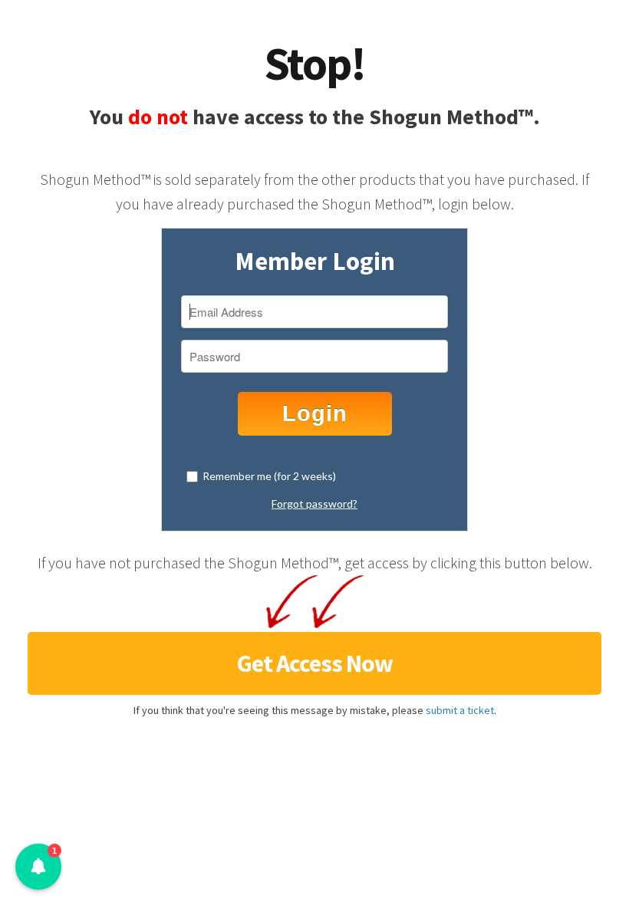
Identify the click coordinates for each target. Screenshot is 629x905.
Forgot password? (314, 503)
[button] (38, 867)
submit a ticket (460, 710)
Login (314, 413)
